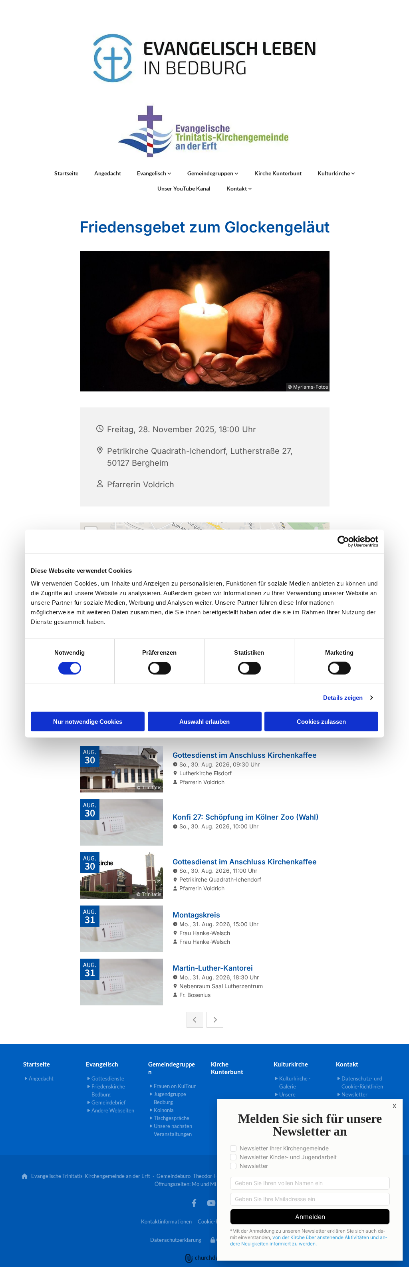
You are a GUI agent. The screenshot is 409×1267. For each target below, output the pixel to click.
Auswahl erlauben (204, 721)
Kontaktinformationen (166, 1221)
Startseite (66, 173)
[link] (154, 173)
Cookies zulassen (321, 721)
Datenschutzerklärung (175, 1240)
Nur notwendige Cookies (87, 721)
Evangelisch (152, 173)
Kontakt (237, 188)
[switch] (159, 668)
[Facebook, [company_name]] (194, 1203)
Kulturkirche (334, 173)
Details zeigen (343, 697)
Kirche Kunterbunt (278, 173)
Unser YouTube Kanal (183, 188)
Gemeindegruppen (210, 173)
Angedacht (107, 173)
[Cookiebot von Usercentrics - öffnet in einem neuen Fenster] (343, 542)
